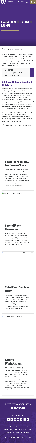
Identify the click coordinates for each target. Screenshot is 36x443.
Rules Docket (27, 430)
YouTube (18, 419)
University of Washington (3, 2)
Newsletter (25, 433)
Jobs (27, 427)
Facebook (8, 419)
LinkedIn (21, 419)
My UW (17, 430)
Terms (17, 433)
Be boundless (18, 408)
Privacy (9, 433)
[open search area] (27, 2)
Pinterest (24, 419)
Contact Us (20, 427)
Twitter (11, 419)
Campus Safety (8, 430)
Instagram (15, 419)
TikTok (28, 419)
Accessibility (9, 427)
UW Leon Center (2, 48)
